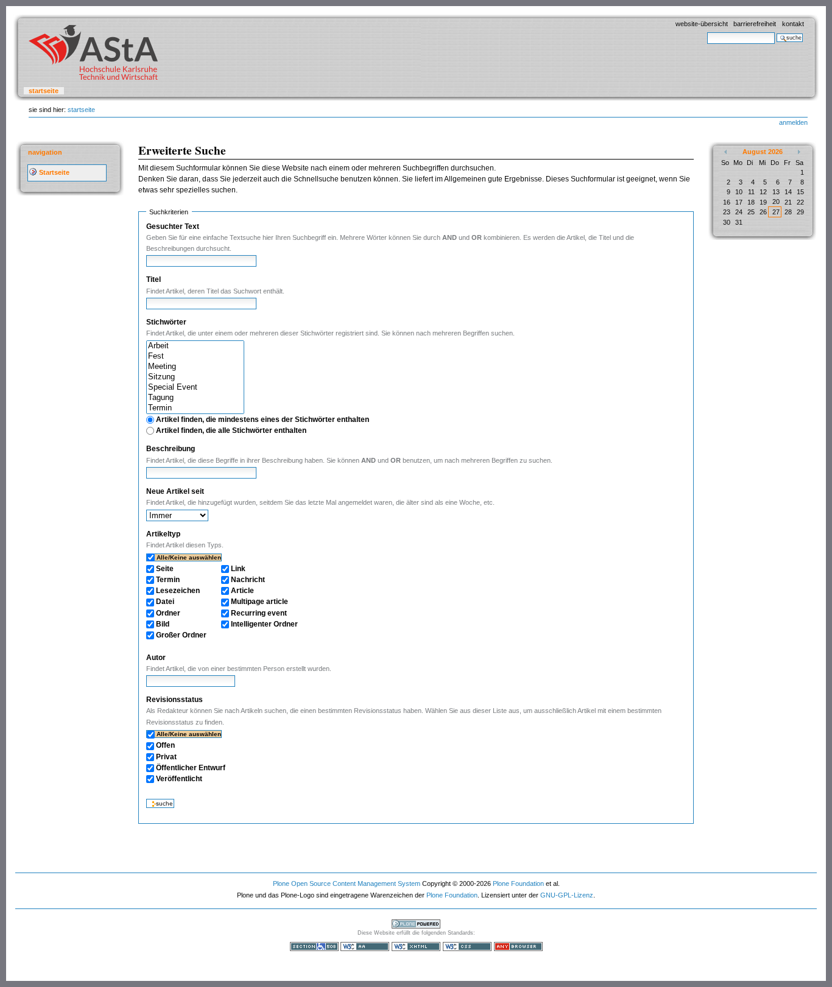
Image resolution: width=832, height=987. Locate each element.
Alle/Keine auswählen (189, 557)
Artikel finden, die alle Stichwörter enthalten (231, 430)
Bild (162, 624)
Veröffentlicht (179, 778)
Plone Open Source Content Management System (346, 883)
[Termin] (195, 408)
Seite (165, 568)
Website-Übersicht (701, 23)
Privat (166, 757)
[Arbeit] (195, 346)
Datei (165, 601)
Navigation (45, 152)
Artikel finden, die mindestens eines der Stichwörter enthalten (262, 419)
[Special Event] (195, 387)
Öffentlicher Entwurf (190, 768)
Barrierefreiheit (754, 23)
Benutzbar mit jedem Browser (518, 946)
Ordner (168, 613)
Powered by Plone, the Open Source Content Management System (416, 924)
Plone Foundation (518, 883)
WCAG (364, 946)
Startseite (43, 90)
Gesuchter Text (172, 226)
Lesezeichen (178, 590)
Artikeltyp (163, 534)
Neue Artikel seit (175, 491)
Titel (153, 279)
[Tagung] (195, 398)
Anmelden (793, 122)
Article (242, 590)
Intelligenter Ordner (264, 624)
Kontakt (793, 23)
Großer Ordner (181, 635)
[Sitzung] (195, 377)
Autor (156, 657)
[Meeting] (195, 367)
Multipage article (259, 601)
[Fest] (195, 356)
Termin (168, 579)
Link (238, 568)
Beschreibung (170, 448)
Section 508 (314, 946)
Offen (165, 745)
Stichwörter (166, 322)
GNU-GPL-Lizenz (566, 895)
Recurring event (259, 613)
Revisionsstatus (174, 699)
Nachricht (248, 579)
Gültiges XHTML (416, 946)
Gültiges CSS (467, 946)
